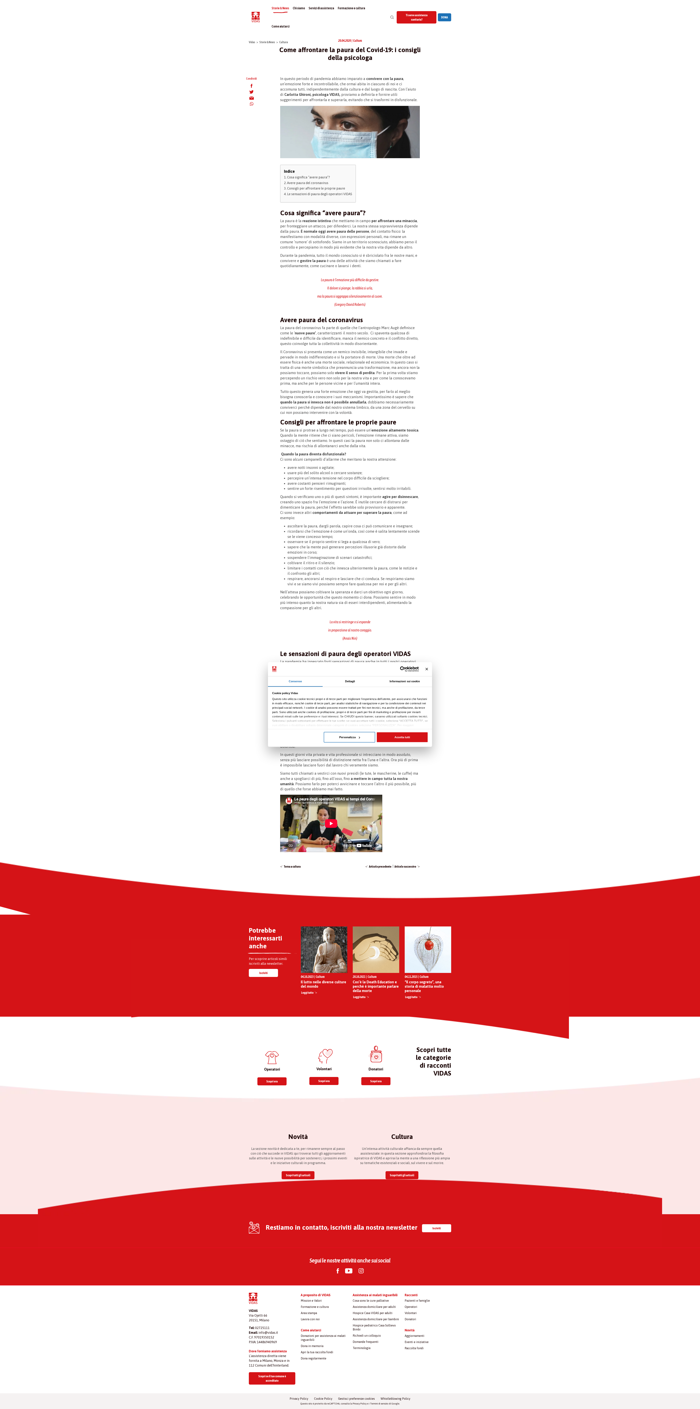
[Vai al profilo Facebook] (337, 1271)
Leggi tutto (307, 992)
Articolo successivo (405, 866)
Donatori (410, 1319)
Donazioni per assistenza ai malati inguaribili (323, 1337)
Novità (410, 1330)
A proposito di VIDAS (315, 1295)
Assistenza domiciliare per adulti (374, 1306)
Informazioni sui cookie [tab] (405, 681)
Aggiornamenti (414, 1335)
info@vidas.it (268, 1332)
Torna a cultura (292, 866)
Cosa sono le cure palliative (371, 1300)
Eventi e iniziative (417, 1342)
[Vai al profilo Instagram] (361, 1271)
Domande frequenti (365, 1341)
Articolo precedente (380, 866)
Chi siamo (299, 8)
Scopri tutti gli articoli (298, 1175)
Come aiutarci (280, 26)
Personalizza (347, 737)
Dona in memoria (312, 1346)
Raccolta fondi (414, 1348)
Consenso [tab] (295, 681)
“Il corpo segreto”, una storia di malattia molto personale (424, 986)
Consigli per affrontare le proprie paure (316, 188)
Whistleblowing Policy (395, 1398)
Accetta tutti (402, 737)
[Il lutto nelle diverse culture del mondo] (324, 949)
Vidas (252, 42)
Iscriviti (263, 973)
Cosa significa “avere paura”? (308, 177)
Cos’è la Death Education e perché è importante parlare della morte (376, 986)
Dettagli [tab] (350, 681)
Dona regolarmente (313, 1358)
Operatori (411, 1306)
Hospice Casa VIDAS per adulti (372, 1313)
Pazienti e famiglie (417, 1300)
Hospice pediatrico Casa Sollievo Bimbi (374, 1327)
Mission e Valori (311, 1300)
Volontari (411, 1313)
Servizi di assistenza (321, 8)
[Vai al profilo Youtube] (348, 1271)
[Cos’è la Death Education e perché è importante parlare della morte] (376, 949)
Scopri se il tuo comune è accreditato (272, 1378)
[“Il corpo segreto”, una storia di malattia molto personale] (428, 949)
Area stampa (309, 1313)
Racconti (411, 1295)
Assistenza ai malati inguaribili (375, 1295)
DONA (444, 17)
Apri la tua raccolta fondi (317, 1352)
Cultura (283, 42)
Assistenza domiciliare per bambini (376, 1319)
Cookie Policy (323, 1398)
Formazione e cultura (351, 8)
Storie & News (280, 8)
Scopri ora (272, 1081)
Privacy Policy (299, 1398)
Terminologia (361, 1348)
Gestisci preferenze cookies (356, 1398)
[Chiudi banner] (426, 669)
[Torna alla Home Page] (255, 17)
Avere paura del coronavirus (307, 183)
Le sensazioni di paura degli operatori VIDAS (319, 194)
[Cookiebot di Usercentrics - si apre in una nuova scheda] (403, 669)
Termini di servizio (379, 1403)
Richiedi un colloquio (367, 1335)
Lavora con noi (310, 1319)
